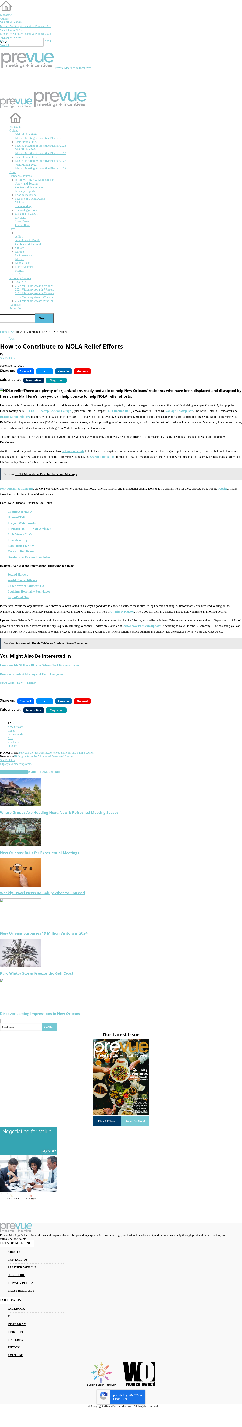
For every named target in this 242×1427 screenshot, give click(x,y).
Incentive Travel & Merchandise (34, 179)
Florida (19, 270)
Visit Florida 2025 (11, 30)
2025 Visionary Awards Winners (34, 285)
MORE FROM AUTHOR (44, 772)
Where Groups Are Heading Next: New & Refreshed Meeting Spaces (59, 812)
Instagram (17, 1324)
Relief (11, 730)
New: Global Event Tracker (18, 682)
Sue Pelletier (7, 358)
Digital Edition (107, 1121)
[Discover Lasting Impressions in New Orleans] (20, 1006)
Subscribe (15, 308)
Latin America (23, 255)
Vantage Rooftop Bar (179, 411)
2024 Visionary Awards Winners (34, 289)
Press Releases (21, 1290)
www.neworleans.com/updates (142, 626)
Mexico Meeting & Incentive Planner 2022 (40, 168)
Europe (19, 251)
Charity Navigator (122, 611)
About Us (15, 1251)
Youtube (15, 1355)
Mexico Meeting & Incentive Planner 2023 (40, 160)
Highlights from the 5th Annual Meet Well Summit (44, 756)
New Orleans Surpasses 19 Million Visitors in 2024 (44, 933)
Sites (12, 229)
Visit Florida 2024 (11, 37)
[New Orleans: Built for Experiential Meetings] (20, 845)
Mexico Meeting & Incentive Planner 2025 (25, 33)
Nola (10, 738)
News (11, 338)
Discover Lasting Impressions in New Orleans (40, 1013)
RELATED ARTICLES (14, 772)
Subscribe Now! (135, 1121)
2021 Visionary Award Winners (34, 300)
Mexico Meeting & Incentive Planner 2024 (40, 153)
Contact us (18, 1259)
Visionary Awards (20, 278)
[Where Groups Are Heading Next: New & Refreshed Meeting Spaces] (20, 805)
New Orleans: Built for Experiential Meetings (39, 852)
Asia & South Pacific (27, 240)
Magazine (6, 14)
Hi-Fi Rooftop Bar (118, 411)
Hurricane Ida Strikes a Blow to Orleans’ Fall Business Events (39, 665)
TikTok (14, 1347)
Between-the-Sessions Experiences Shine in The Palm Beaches (56, 752)
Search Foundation (102, 456)
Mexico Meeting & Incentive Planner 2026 (25, 26)
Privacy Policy (21, 1282)
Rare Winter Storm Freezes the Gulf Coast (36, 973)
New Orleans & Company (16, 488)
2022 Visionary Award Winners (34, 297)
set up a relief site (73, 451)
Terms (124, 1399)
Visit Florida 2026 (11, 22)
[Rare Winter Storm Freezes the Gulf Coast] (20, 965)
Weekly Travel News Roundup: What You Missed (42, 892)
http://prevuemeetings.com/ (16, 764)
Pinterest (16, 1339)
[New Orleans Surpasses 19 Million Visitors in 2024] (20, 925)
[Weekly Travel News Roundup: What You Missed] (20, 885)
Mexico (19, 259)
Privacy (116, 1399)
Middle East (22, 263)
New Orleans (15, 726)
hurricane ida (15, 734)
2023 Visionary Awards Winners (34, 293)
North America (24, 266)
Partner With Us (22, 1267)
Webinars (15, 304)
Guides (4, 18)
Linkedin (15, 1332)
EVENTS (15, 274)
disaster (12, 745)
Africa (19, 236)
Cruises (19, 247)
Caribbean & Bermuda (28, 244)
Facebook (16, 1308)
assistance (13, 742)
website (222, 488)
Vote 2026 (21, 282)
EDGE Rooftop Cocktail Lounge (50, 411)
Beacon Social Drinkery (15, 416)
